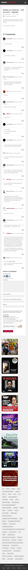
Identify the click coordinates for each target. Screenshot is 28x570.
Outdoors (18, 491)
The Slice (19, 548)
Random (4, 497)
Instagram (5, 523)
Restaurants (5, 499)
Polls (15, 494)
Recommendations (13, 497)
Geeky (21, 518)
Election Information (7, 515)
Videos (17, 499)
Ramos (8, 113)
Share (14, 16)
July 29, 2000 (12, 261)
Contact (13, 568)
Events (7, 488)
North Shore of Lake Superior (9, 537)
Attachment (6, 314)
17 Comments (8, 16)
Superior (13, 548)
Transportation (17, 550)
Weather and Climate (19, 556)
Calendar (8, 568)
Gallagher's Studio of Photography (10, 518)
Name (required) (7, 294)
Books (4, 510)
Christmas (10, 510)
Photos (4, 494)
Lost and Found (12, 532)
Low (19, 532)
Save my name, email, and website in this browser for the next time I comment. (12, 311)
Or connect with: (7, 273)
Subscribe (19, 568)
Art (3, 488)
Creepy (16, 510)
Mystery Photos (11, 534)
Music (18, 488)
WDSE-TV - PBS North (7, 556)
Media (4, 534)
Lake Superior (12, 523)
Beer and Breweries (7, 507)
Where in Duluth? (19, 559)
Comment (5, 279)
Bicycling (15, 507)
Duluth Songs (14, 513)
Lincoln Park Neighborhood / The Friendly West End (13, 529)
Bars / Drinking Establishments (9, 505)
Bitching (21, 507)
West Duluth (10, 559)
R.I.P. (19, 494)
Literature (5, 532)
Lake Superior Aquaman (8, 526)
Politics (9, 494)
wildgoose (9, 233)
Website (5, 304)
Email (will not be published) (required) (12, 299)
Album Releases (15, 502)
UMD (4, 553)
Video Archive (10, 553)
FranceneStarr (7, 14)
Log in (24, 568)
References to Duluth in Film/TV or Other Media (13, 542)
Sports (11, 499)
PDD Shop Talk (6, 540)
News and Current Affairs (9, 25)
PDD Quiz (20, 537)
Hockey (4, 521)
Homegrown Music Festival (14, 521)
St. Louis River (5, 548)
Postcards (14, 540)
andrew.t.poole (10, 208)
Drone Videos (5, 513)
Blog (3, 568)
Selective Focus (15, 545)
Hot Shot (8, 179)
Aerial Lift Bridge (6, 502)
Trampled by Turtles (7, 550)
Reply (22, 47)
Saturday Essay (6, 545)
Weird (4, 559)
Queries (20, 540)
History (13, 488)
